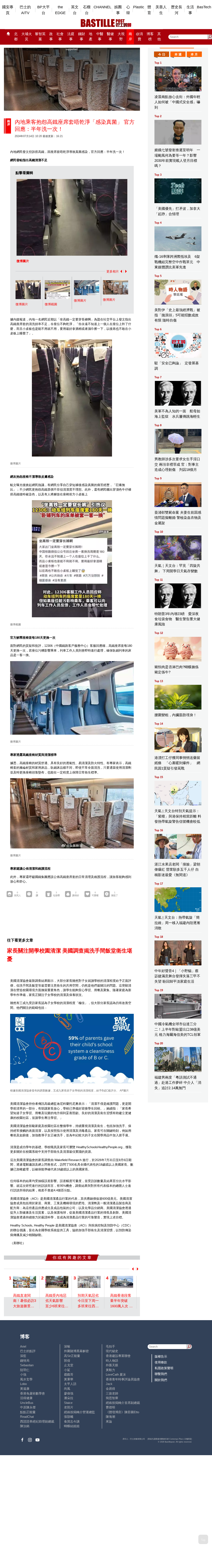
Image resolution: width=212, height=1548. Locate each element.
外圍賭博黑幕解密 (76, 1351)
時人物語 (112, 1360)
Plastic (138, 7)
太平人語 (70, 1384)
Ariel (23, 1346)
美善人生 (161, 10)
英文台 (74, 10)
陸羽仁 (24, 1370)
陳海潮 (110, 1416)
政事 (51, 36)
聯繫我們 (161, 1374)
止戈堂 (68, 1365)
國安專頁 (7, 10)
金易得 (110, 1388)
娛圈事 (118, 10)
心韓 (128, 10)
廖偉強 (68, 1393)
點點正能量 (28, 1412)
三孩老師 (112, 1393)
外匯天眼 (112, 1365)
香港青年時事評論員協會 (123, 1379)
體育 (149, 10)
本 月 (194, 54)
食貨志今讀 (72, 1421)
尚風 (67, 1388)
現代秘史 (112, 1351)
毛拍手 (110, 1346)
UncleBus (26, 1402)
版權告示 (161, 1356)
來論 (109, 1421)
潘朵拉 (68, 1398)
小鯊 (67, 1370)
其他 (159, 36)
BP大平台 (43, 10)
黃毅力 (110, 1370)
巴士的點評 (28, 1351)
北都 (16, 36)
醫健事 (110, 36)
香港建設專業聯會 (118, 1356)
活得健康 (26, 1398)
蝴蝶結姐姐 (72, 1426)
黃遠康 (24, 1388)
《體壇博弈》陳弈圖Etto (122, 1412)
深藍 (23, 1356)
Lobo (23, 1384)
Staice (68, 1402)
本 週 (178, 54)
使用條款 (161, 1362)
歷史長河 (176, 10)
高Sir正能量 (72, 1356)
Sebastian (27, 1365)
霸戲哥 (68, 1374)
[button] (120, 271)
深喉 (67, 1346)
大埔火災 (26, 36)
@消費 (139, 36)
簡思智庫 (112, 1398)
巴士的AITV (25, 10)
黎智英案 (40, 36)
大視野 (121, 36)
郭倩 (67, 1360)
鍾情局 (24, 1360)
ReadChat (27, 1416)
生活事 (190, 10)
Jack (109, 1384)
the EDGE (60, 10)
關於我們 (161, 1380)
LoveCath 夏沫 (116, 1374)
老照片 (68, 1407)
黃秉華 (68, 1379)
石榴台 (86, 10)
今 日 (161, 54)
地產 (90, 36)
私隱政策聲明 (164, 1368)
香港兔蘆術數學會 (32, 1393)
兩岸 (130, 36)
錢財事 (81, 36)
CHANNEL (102, 7)
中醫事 (99, 36)
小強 (23, 1374)
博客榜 (150, 36)
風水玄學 (26, 1379)
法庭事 (70, 36)
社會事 (60, 36)
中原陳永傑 (28, 1407)
